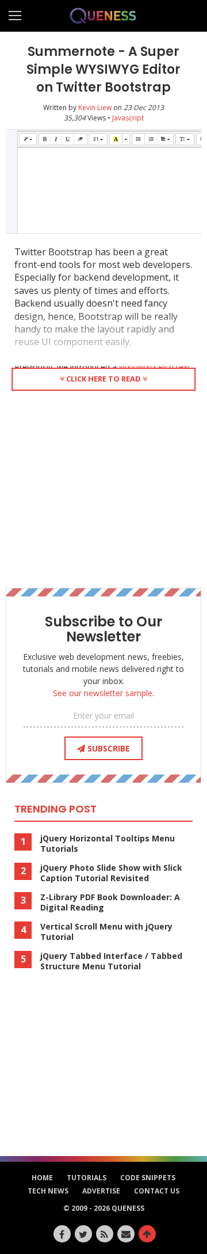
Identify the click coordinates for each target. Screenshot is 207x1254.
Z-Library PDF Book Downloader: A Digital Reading (110, 902)
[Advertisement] (103, 487)
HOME (42, 1178)
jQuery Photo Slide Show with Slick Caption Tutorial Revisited (111, 873)
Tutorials (86, 1178)
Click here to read (103, 378)
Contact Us (156, 1191)
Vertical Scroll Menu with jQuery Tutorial (106, 931)
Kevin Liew (95, 107)
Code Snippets (147, 1178)
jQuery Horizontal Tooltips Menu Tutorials (107, 843)
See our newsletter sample (102, 693)
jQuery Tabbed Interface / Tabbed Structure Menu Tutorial (111, 961)
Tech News (48, 1191)
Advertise (101, 1191)
